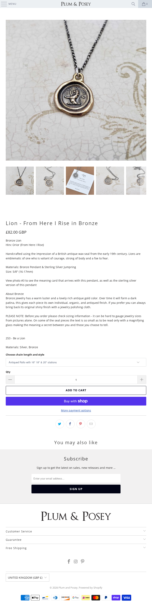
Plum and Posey (68, 587)
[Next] (143, 90)
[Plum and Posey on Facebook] (69, 561)
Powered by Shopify (90, 587)
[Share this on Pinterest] (80, 424)
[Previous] (9, 90)
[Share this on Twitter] (59, 424)
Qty (8, 372)
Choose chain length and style (25, 354)
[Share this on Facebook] (70, 424)
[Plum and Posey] (76, 4)
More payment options (76, 410)
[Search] (133, 4)
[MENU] (2, 4)
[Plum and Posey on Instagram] (76, 561)
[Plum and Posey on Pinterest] (83, 561)
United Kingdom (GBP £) (25, 577)
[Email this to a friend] (91, 424)
